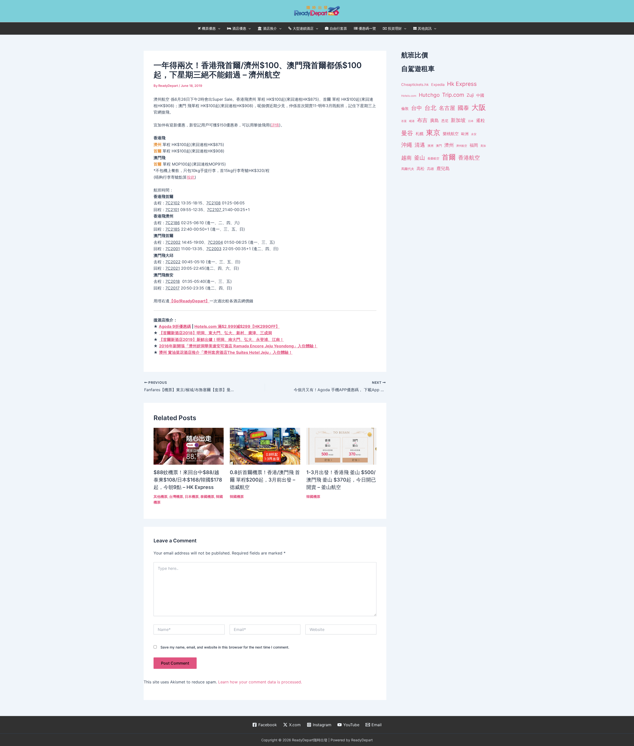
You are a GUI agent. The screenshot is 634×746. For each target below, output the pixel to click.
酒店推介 (270, 28)
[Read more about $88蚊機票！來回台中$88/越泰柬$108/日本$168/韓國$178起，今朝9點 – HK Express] (189, 445)
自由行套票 (338, 28)
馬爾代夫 (407, 169)
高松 (420, 168)
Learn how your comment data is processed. (260, 681)
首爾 (449, 157)
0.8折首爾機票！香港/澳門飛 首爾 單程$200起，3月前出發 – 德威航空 (265, 479)
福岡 (474, 145)
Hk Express (462, 83)
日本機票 (192, 496)
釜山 (419, 157)
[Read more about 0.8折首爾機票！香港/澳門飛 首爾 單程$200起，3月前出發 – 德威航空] (265, 445)
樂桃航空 (451, 133)
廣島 (434, 120)
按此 (191, 177)
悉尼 (444, 121)
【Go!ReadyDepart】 (189, 300)
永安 (473, 134)
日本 (471, 121)
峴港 (412, 121)
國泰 (463, 107)
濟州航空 (461, 145)
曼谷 (407, 133)
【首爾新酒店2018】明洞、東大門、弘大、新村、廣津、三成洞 (215, 332)
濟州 (449, 145)
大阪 (479, 107)
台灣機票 (176, 496)
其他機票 (160, 496)
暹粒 (480, 120)
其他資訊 (425, 28)
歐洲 (465, 134)
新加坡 (458, 120)
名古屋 (447, 107)
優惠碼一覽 (367, 28)
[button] (218, 28)
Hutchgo (429, 95)
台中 (416, 108)
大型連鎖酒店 (303, 28)
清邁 (420, 145)
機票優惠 (209, 28)
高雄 (430, 169)
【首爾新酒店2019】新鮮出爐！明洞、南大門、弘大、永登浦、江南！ (221, 339)
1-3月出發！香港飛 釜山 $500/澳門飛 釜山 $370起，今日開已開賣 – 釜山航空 (341, 479)
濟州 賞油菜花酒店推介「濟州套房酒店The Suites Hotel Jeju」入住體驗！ (225, 352)
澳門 (439, 145)
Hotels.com (408, 95)
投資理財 (395, 28)
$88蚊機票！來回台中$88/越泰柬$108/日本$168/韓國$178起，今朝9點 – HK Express (188, 479)
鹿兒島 (443, 168)
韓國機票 (237, 496)
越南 (406, 158)
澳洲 (430, 145)
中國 (480, 95)
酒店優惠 (239, 28)
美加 (483, 145)
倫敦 (405, 108)
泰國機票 (207, 496)
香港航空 (469, 157)
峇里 (404, 121)
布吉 (422, 120)
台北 (430, 107)
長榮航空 (433, 158)
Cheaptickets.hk (415, 84)
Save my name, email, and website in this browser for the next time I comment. (224, 647)
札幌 (419, 133)
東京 (433, 132)
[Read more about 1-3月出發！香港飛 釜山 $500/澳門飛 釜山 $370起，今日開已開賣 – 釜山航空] (341, 445)
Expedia (438, 84)
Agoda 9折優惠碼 (175, 326)
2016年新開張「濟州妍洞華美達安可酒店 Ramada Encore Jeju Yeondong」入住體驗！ (238, 345)
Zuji (470, 95)
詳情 (275, 124)
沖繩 (406, 145)
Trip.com (453, 95)
